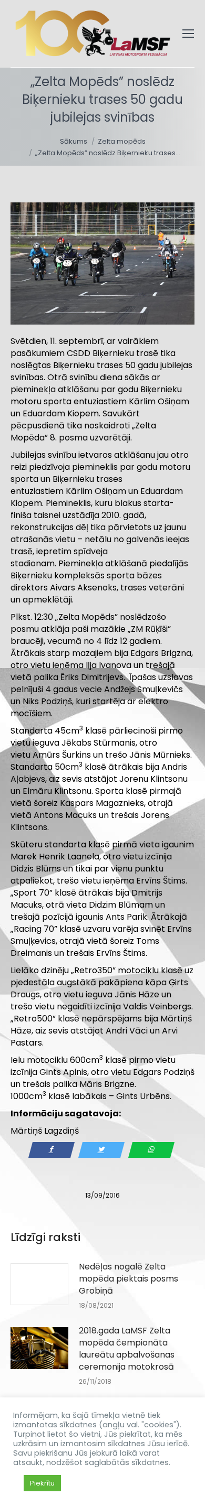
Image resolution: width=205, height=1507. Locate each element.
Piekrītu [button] (42, 1483)
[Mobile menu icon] (188, 33)
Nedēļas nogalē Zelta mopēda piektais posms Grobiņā (128, 1279)
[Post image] (39, 1284)
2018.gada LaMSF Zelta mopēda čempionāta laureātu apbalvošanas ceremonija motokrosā (127, 1349)
